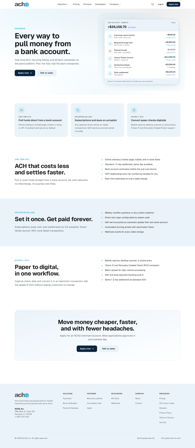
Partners (87, 4)
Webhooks (115, 403)
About (137, 398)
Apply (89, 408)
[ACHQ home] (22, 4)
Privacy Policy (165, 413)
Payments (67, 398)
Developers (100, 4)
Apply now (173, 4)
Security (162, 422)
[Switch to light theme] (152, 4)
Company (114, 4)
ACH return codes (166, 403)
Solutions (62, 4)
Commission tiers (94, 403)
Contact (138, 403)
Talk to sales (46, 72)
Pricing (76, 4)
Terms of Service (166, 417)
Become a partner (94, 398)
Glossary (163, 408)
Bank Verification (70, 403)
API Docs (115, 398)
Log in (160, 4)
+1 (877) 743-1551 (22, 417)
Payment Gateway (71, 408)
